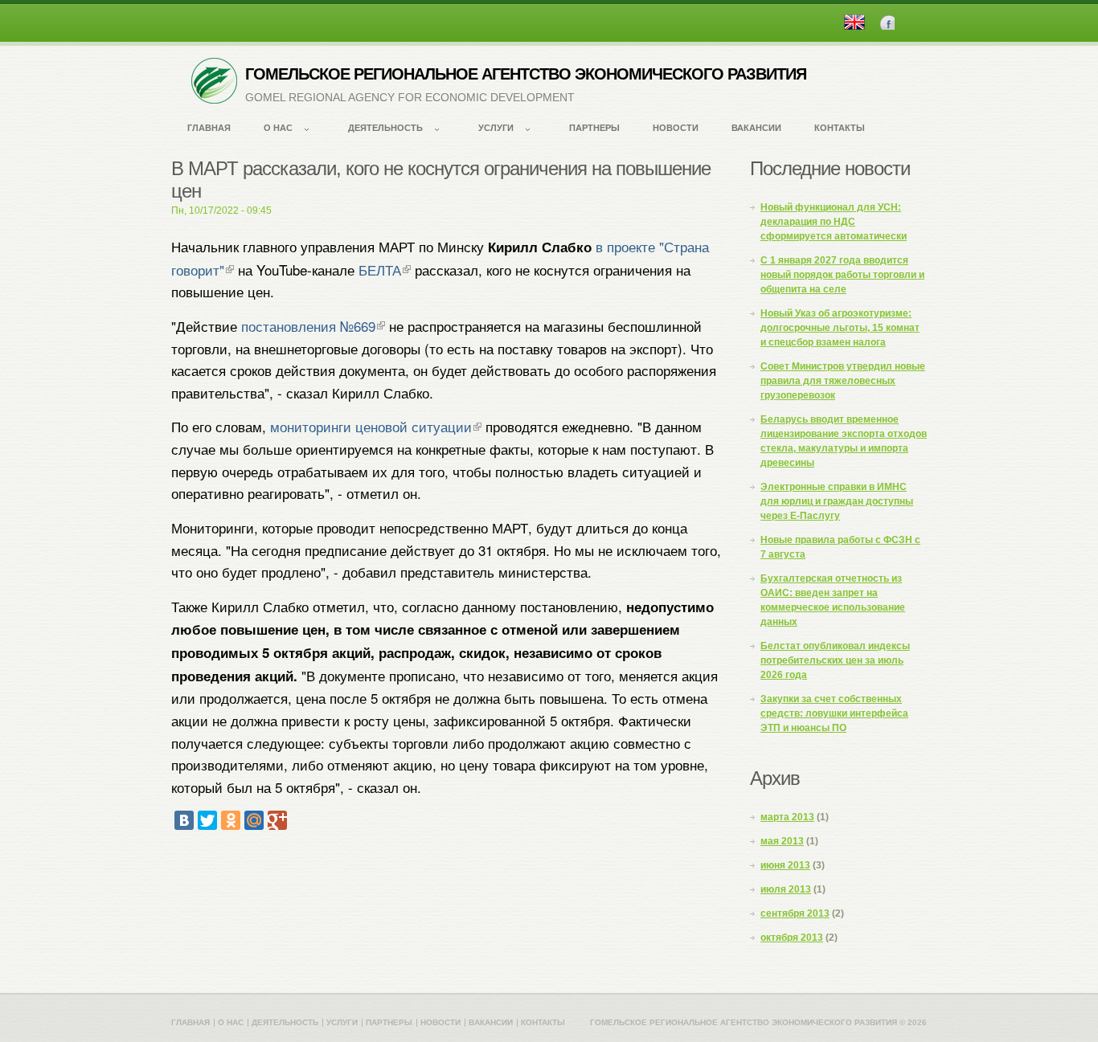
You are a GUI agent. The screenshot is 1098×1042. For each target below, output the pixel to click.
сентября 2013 (795, 913)
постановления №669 (308, 326)
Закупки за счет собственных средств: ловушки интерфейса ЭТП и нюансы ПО (834, 713)
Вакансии (756, 128)
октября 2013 (791, 937)
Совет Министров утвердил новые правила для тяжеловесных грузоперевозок (842, 381)
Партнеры (594, 128)
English (854, 22)
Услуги (496, 128)
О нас (278, 128)
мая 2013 (782, 841)
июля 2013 (785, 889)
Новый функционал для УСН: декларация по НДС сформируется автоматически (833, 222)
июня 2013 (785, 865)
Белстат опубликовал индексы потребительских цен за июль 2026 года (835, 660)
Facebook (887, 22)
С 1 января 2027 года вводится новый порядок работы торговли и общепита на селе (842, 275)
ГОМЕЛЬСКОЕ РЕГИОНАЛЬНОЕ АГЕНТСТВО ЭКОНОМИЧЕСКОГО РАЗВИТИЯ (525, 74)
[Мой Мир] (254, 820)
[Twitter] (207, 820)
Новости (676, 128)
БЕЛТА (379, 269)
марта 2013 (787, 817)
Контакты (839, 128)
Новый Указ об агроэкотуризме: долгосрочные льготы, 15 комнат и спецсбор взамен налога (840, 328)
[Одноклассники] (230, 820)
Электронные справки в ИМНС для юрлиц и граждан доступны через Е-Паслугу (836, 501)
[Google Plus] (277, 820)
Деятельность (385, 128)
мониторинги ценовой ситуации (371, 426)
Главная (209, 128)
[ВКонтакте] (184, 820)
